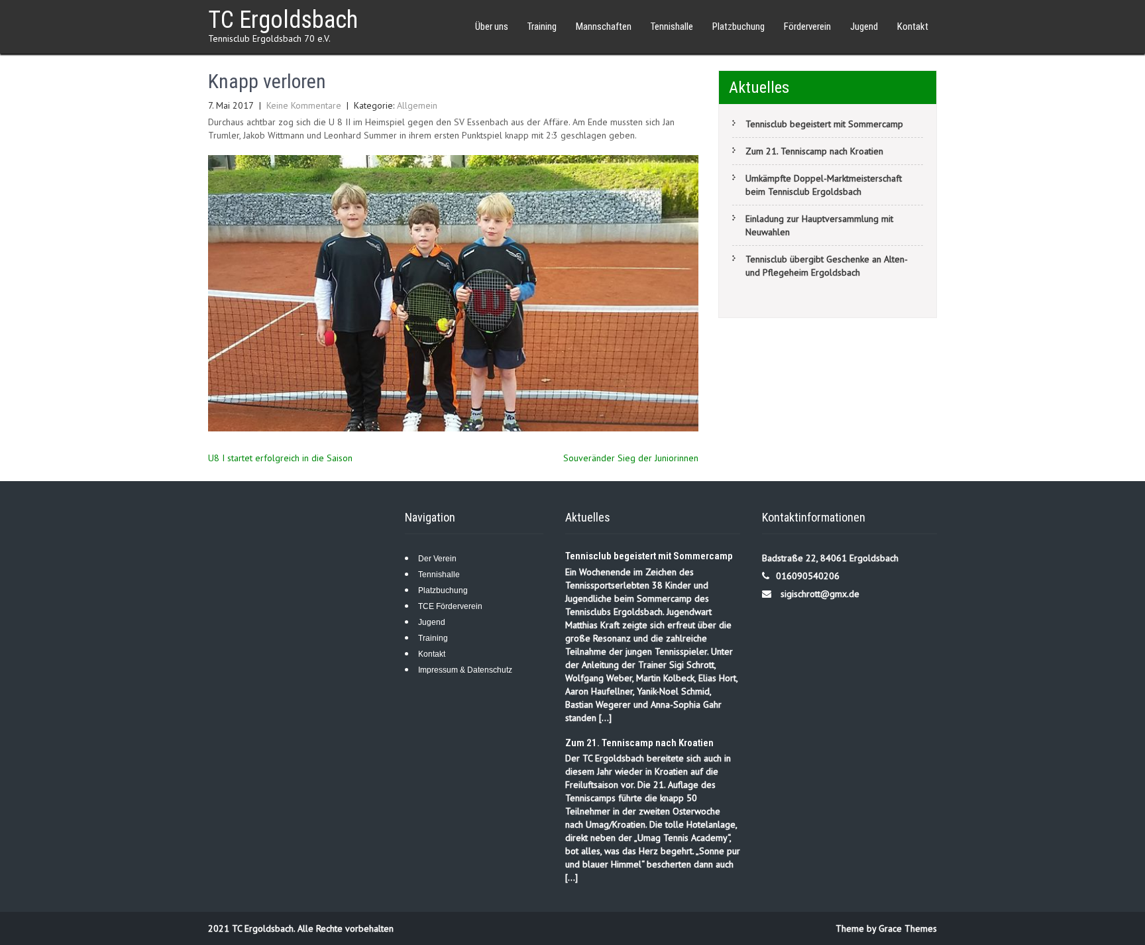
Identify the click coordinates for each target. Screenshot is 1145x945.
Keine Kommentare (303, 105)
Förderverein (807, 26)
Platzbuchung (738, 26)
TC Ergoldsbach (283, 20)
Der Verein (437, 558)
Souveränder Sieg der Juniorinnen (630, 458)
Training (433, 638)
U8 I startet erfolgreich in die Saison (280, 458)
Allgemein (417, 105)
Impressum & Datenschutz (465, 670)
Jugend (864, 26)
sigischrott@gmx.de (820, 594)
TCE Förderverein (450, 606)
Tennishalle (672, 26)
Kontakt (431, 654)
